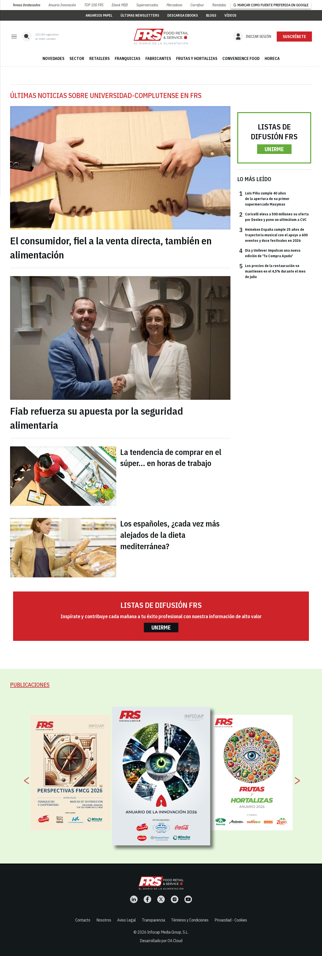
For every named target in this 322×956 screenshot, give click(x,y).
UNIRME (274, 149)
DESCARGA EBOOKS (182, 15)
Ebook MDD (120, 5)
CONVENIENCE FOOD (241, 58)
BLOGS (211, 15)
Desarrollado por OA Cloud (161, 940)
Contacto (82, 919)
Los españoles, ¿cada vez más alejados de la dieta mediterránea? (170, 534)
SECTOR (76, 58)
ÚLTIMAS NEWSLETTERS (139, 15)
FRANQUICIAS (127, 58)
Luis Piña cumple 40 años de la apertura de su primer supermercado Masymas (264, 198)
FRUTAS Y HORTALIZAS (196, 58)
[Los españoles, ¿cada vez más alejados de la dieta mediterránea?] (63, 547)
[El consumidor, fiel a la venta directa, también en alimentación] (120, 168)
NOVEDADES (53, 58)
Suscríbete (294, 36)
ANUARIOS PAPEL (99, 15)
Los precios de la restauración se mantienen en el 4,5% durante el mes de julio (272, 271)
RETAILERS (99, 58)
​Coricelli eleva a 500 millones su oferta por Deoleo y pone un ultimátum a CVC (274, 216)
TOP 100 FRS (93, 5)
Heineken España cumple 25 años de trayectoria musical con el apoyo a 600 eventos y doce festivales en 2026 (273, 235)
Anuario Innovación (62, 5)
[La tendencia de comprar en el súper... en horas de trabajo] (63, 476)
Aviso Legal (126, 919)
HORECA (272, 58)
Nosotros (103, 919)
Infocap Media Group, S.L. (167, 932)
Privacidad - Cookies (231, 919)
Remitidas (219, 5)
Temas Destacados (26, 5)
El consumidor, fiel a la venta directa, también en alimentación (111, 247)
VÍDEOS (230, 15)
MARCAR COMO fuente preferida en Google (272, 5)
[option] (161, 776)
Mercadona (174, 5)
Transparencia (153, 919)
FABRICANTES (158, 58)
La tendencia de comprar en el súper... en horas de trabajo (170, 458)
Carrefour (197, 5)
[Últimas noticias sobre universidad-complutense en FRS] (161, 36)
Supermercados (147, 5)
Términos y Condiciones (190, 919)
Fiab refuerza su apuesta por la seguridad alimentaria (96, 418)
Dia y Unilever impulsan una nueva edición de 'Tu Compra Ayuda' (269, 253)
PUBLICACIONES (30, 684)
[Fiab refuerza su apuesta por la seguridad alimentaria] (120, 338)
